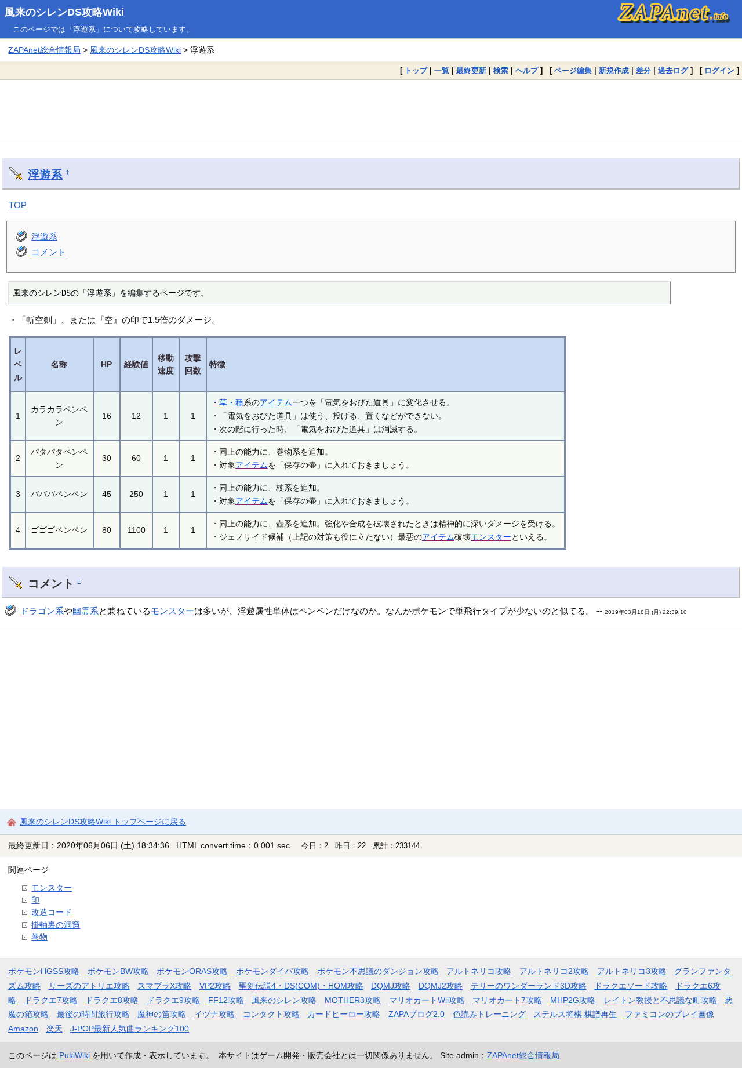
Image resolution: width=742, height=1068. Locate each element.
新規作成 (614, 70)
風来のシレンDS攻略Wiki (64, 12)
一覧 (441, 70)
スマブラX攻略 (164, 985)
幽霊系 (85, 611)
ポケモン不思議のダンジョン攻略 (378, 971)
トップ (416, 70)
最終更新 (471, 70)
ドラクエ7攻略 (51, 1000)
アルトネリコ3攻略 (632, 971)
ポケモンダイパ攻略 (272, 971)
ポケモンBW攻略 (118, 971)
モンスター (491, 537)
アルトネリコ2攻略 (554, 971)
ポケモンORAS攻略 (192, 971)
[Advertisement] (371, 110)
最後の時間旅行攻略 (93, 1014)
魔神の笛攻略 (161, 1014)
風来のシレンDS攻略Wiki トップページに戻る (103, 821)
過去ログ (673, 70)
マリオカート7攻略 (507, 1000)
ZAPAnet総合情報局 (44, 50)
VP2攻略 (215, 985)
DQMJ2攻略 (441, 985)
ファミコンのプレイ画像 (669, 1014)
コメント (48, 252)
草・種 (231, 402)
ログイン (719, 70)
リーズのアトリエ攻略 (89, 985)
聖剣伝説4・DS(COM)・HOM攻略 (301, 985)
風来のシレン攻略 (284, 1000)
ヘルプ (526, 70)
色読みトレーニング (489, 1014)
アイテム (276, 402)
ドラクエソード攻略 (630, 985)
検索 (500, 70)
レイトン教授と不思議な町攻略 (660, 1000)
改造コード (51, 912)
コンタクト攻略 (271, 1014)
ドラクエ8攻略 (112, 1000)
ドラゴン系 (42, 611)
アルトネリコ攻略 (478, 971)
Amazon (23, 1028)
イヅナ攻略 (214, 1014)
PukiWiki (74, 1055)
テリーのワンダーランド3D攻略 (529, 985)
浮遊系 (45, 174)
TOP (18, 205)
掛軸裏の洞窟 (55, 924)
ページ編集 (573, 70)
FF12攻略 (226, 1000)
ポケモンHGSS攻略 (43, 971)
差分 (643, 70)
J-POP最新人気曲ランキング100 (129, 1028)
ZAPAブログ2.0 (416, 1014)
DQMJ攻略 (390, 985)
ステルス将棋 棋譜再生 (575, 1014)
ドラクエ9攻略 (173, 1000)
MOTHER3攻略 (353, 1000)
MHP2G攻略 (572, 1000)
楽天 (54, 1028)
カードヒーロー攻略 (343, 1014)
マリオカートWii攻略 (427, 1000)
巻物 (39, 937)
